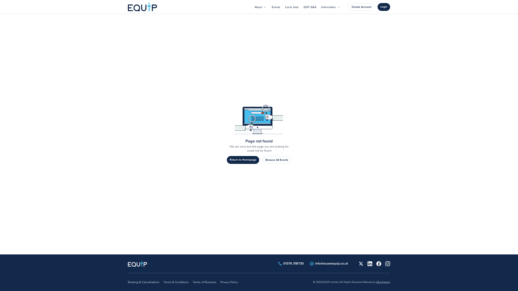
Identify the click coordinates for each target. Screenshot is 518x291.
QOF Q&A (310, 7)
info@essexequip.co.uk (331, 263)
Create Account (361, 7)
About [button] (259, 7)
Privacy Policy (229, 282)
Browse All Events (276, 160)
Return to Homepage (243, 160)
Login (383, 7)
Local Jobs (292, 7)
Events (276, 7)
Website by (376, 282)
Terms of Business (204, 282)
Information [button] (328, 7)
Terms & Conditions (176, 282)
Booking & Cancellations (143, 282)
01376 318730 (293, 263)
